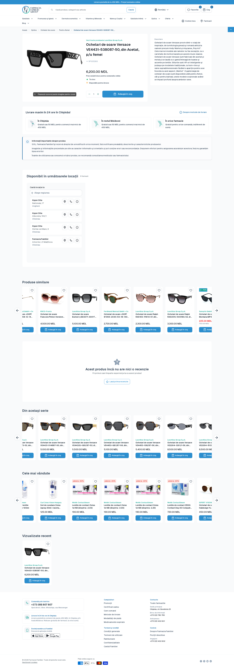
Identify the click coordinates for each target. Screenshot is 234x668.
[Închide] (144, 304)
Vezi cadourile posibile (117, 361)
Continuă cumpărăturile (117, 354)
